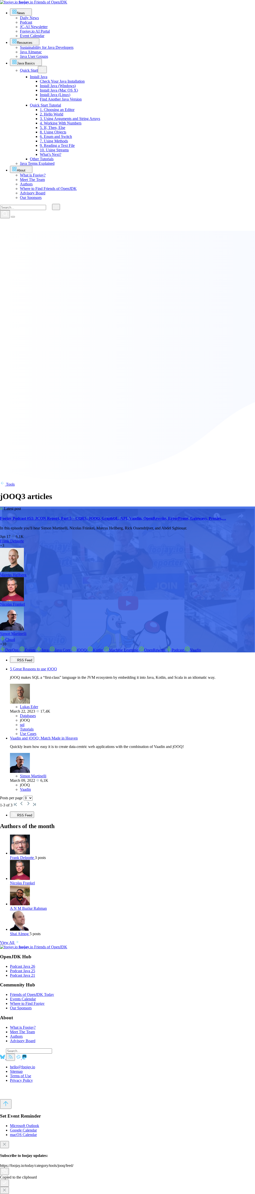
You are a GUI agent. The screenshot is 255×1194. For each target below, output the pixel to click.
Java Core (63, 650)
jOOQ (82, 650)
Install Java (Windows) (58, 86)
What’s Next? (50, 154)
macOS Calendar (23, 1135)
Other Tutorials (42, 159)
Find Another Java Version (61, 99)
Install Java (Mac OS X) (59, 90)
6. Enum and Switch (56, 136)
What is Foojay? (23, 1027)
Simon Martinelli (13, 633)
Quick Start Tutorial (45, 105)
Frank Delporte (12, 541)
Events (30, 650)
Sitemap (16, 1071)
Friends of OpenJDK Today (32, 994)
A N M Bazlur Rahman (28, 908)
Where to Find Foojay (27, 1003)
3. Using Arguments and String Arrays (70, 118)
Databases (28, 716)
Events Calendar (23, 999)
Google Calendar (23, 1130)
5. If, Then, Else (52, 127)
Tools (10, 484)
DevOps (12, 650)
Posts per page (12, 798)
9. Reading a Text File (57, 145)
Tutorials (27, 729)
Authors (16, 1036)
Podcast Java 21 (22, 975)
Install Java (38, 77)
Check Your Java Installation (62, 81)
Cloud (10, 639)
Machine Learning (124, 650)
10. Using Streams (54, 150)
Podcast (178, 650)
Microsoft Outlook (24, 1126)
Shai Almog (20, 934)
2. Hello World (51, 114)
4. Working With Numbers (60, 123)
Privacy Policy (21, 1080)
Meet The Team (22, 1032)
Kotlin (98, 650)
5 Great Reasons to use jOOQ (33, 669)
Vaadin (195, 650)
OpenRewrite (155, 650)
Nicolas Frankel (12, 604)
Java (46, 650)
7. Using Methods (54, 141)
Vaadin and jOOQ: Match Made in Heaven (44, 738)
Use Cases (28, 734)
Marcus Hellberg (13, 575)
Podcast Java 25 (22, 971)
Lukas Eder (29, 707)
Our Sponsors (21, 1008)
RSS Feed (24, 660)
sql (22, 725)
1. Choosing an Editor (57, 110)
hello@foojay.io (22, 1067)
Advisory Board (22, 1041)
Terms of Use (20, 1076)
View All (7, 942)
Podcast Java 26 (22, 966)
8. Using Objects (53, 132)
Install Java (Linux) (55, 95)
